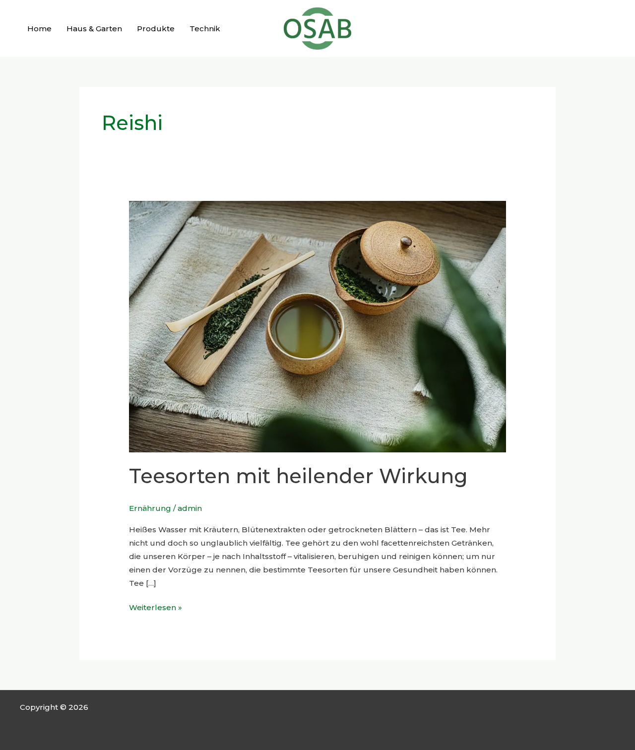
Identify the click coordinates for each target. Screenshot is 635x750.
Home (39, 28)
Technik (205, 28)
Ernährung (150, 508)
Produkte (156, 28)
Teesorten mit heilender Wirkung (298, 476)
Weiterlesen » (155, 606)
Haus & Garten (94, 28)
